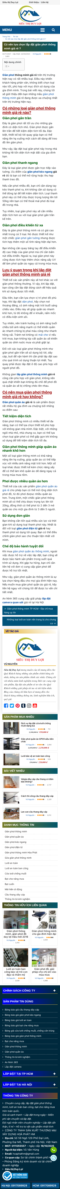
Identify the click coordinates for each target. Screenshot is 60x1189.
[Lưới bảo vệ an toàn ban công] (11, 759)
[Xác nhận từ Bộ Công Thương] (15, 1175)
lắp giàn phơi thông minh (32, 374)
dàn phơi (27, 301)
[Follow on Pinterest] (18, 705)
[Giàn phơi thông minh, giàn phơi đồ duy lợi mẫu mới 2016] (16, 920)
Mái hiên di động (13, 889)
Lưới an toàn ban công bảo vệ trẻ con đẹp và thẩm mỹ (16, 971)
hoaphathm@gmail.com (26, 1153)
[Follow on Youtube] (35, 705)
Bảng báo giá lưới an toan (18, 1020)
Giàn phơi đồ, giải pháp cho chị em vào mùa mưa (44, 971)
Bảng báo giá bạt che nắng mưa (22, 1025)
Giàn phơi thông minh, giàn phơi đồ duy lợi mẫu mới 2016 (16, 934)
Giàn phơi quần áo (13, 402)
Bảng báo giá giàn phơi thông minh (23, 1036)
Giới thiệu (34, 2)
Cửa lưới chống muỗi (15, 873)
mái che (43, 334)
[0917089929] (53, 1150)
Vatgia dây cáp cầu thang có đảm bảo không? (37, 780)
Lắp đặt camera (13, 1066)
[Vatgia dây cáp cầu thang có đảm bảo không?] (11, 782)
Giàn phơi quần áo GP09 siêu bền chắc (37, 740)
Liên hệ (44, 2)
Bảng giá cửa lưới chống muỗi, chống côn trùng (29, 1030)
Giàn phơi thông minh (16, 831)
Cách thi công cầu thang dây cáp (37, 796)
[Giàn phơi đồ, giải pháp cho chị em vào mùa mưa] (44, 957)
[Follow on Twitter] (12, 705)
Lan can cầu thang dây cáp (34, 811)
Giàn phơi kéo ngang (15, 842)
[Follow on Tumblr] (23, 705)
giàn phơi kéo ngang (39, 171)
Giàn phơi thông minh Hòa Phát (21, 852)
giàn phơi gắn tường (27, 238)
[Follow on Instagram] (29, 705)
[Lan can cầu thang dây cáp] (11, 813)
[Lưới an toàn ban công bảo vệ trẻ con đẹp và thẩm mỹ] (16, 957)
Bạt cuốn (9, 884)
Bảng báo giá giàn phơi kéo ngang (23, 1015)
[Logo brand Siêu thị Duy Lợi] (30, 15)
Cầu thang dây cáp (15, 894)
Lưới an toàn (11, 863)
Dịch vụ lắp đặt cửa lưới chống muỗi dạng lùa (36, 724)
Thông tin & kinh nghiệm (17, 899)
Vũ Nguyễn (37, 54)
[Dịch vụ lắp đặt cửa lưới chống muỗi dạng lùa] (11, 728)
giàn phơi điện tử (27, 528)
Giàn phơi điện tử (14, 847)
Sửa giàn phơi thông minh (18, 857)
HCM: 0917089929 (44, 1185)
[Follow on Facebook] (6, 705)
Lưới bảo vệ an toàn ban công (35, 756)
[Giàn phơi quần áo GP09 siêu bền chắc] (11, 744)
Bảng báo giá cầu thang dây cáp (22, 1009)
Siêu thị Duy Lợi (14, 1169)
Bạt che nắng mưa (14, 878)
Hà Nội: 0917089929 (14, 1185)
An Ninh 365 (11, 1062)
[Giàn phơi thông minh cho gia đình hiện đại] (44, 920)
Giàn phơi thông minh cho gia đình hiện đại (44, 932)
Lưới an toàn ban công (16, 868)
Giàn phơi (8, 75)
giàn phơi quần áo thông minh (31, 551)
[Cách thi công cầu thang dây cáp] (11, 798)
